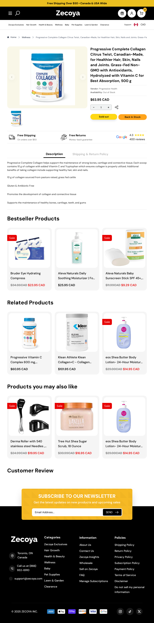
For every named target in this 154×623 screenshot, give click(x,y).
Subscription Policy (127, 563)
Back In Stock (133, 117)
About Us (85, 545)
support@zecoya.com (28, 578)
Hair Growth (31, 25)
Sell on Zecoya (88, 569)
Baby (67, 25)
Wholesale (85, 563)
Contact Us (86, 551)
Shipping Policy (124, 545)
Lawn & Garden (91, 25)
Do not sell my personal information (129, 589)
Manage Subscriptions (93, 581)
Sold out (104, 116)
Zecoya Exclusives (16, 25)
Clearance (104, 25)
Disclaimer (121, 581)
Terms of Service (125, 575)
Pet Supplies (77, 25)
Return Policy (123, 551)
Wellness (59, 25)
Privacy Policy (124, 557)
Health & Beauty (46, 25)
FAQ (82, 575)
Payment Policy (124, 569)
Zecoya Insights (89, 557)
